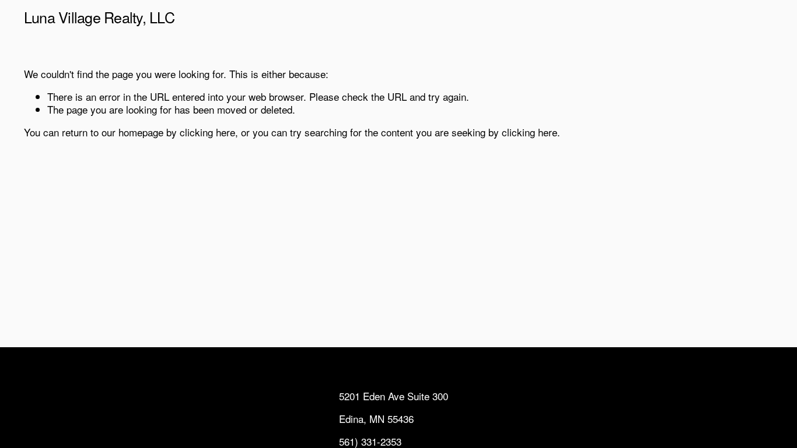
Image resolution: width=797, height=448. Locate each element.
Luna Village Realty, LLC (99, 16)
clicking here (207, 132)
